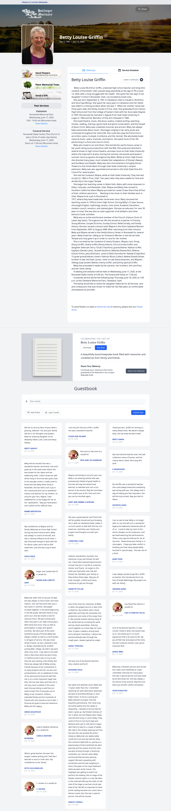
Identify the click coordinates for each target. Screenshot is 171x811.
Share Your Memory (136, 371)
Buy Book (101, 347)
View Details (41, 123)
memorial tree (103, 306)
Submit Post (138, 412)
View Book (87, 347)
